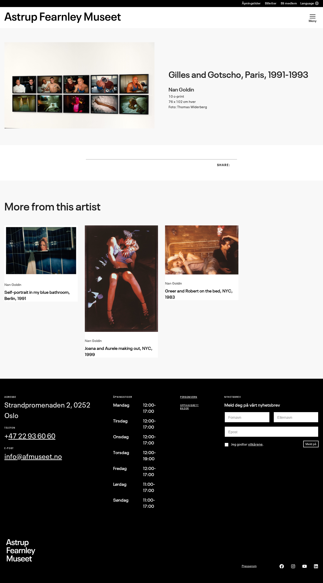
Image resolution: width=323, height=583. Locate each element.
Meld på (310, 444)
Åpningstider (251, 3)
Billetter (270, 3)
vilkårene (255, 444)
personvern (188, 396)
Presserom (249, 566)
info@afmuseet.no (33, 456)
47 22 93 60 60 (31, 436)
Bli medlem (289, 3)
